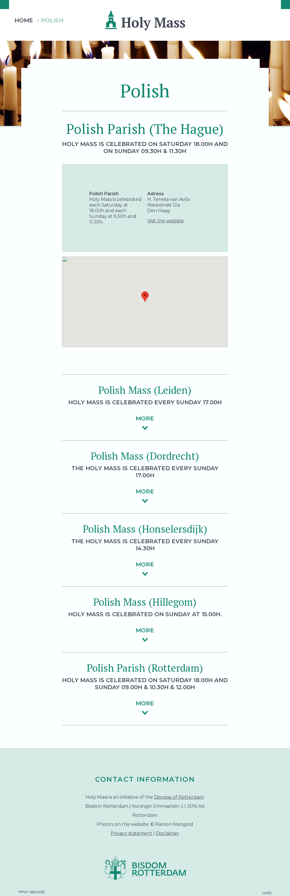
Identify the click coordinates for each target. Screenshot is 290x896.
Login (267, 892)
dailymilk (37, 891)
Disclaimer (167, 833)
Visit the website (165, 221)
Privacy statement (131, 833)
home (23, 20)
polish (52, 20)
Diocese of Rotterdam (179, 797)
